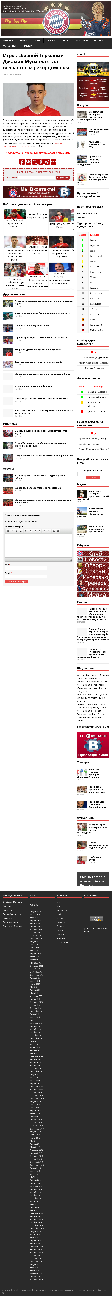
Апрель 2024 (35, 990)
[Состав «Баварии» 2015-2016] (82, 134)
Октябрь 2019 (36, 1125)
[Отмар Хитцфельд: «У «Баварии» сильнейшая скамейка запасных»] (8, 447)
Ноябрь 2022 (36, 1032)
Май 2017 (34, 1204)
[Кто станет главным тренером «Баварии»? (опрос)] (82, 774)
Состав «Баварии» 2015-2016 (99, 130)
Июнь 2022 (35, 1047)
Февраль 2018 (36, 1186)
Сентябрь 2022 (37, 1038)
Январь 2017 (36, 1216)
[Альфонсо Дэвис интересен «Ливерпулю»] (8, 354)
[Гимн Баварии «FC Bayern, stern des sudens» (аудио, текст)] (82, 179)
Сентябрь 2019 (37, 1129)
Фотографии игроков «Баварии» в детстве (90, 512)
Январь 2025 (36, 962)
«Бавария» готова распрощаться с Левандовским (60, 253)
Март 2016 (35, 1243)
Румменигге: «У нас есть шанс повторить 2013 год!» (37, 250)
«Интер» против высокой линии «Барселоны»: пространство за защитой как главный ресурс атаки (92, 614)
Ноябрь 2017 (36, 1195)
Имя (7, 564)
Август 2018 (35, 1168)
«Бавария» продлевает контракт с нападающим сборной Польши (93, 678)
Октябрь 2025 (36, 935)
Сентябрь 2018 (37, 1165)
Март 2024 (35, 993)
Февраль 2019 (36, 1150)
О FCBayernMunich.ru (12, 902)
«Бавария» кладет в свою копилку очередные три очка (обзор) (43, 501)
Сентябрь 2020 (37, 1098)
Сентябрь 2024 (37, 975)
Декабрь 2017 (36, 1192)
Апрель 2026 (35, 920)
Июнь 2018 (35, 1174)
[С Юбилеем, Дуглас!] (82, 862)
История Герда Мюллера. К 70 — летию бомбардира (92, 828)
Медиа (28, 45)
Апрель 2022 (35, 1050)
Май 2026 (34, 917)
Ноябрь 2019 (36, 1122)
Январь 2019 (36, 1153)
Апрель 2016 (35, 1240)
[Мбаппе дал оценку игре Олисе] (8, 330)
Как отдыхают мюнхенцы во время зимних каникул (91, 530)
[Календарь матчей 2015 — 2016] (82, 146)
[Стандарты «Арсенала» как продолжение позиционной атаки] (82, 654)
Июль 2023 (35, 1017)
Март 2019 (35, 1147)
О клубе (82, 105)
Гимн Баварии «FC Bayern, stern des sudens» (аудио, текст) (93, 178)
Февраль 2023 (36, 1023)
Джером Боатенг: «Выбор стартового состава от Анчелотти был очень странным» (37, 283)
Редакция (7, 906)
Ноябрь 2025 (36, 932)
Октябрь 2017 (36, 1198)
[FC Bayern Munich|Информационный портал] (56, 34)
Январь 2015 (36, 1276)
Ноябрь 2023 (36, 1005)
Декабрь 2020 (36, 1089)
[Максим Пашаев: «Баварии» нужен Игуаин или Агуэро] (8, 435)
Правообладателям (12, 914)
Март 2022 (35, 1053)
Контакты (7, 910)
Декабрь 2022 (36, 1029)
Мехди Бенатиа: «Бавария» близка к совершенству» (44, 455)
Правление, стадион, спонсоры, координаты (89, 160)
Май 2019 (34, 1141)
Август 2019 (35, 1131)
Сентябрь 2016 (37, 1228)
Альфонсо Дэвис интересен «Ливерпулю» (38, 349)
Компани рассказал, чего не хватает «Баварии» (41, 398)
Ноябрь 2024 (36, 968)
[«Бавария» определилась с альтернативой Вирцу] (8, 378)
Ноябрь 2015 (36, 1255)
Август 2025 (35, 941)
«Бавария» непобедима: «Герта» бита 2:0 (38, 487)
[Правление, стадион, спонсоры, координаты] (82, 161)
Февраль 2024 (36, 996)
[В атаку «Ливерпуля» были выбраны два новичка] (8, 318)
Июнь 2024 (35, 984)
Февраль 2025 (36, 959)
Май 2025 (34, 950)
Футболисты (10, 45)
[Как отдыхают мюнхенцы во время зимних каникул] (82, 531)
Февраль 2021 (36, 1086)
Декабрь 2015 (36, 1252)
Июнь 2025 (35, 947)
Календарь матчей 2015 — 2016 (97, 144)
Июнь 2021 (35, 1080)
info (59, 902)
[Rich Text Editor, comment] (38, 545)
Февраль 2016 (36, 1246)
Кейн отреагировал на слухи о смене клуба (39, 361)
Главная (8, 40)
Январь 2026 (36, 926)
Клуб (38, 40)
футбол (100, 928)
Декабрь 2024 (36, 966)
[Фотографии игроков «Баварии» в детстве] (82, 513)
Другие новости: (14, 294)
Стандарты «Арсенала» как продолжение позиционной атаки (91, 653)
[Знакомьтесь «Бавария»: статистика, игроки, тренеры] (82, 116)
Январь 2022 (36, 1059)
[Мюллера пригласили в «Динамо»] (8, 391)
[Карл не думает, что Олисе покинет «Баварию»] (8, 342)
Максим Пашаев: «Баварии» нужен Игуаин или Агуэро (41, 432)
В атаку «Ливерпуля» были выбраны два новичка (42, 313)
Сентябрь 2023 (37, 1011)
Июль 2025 (35, 944)
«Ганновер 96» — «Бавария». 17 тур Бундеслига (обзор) (41, 477)
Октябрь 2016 (36, 1225)
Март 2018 (35, 1183)
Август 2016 (35, 1231)
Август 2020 (35, 1101)
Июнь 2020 (35, 1107)
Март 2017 (35, 1210)
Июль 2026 (35, 914)
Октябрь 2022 (36, 1035)
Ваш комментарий (14, 526)
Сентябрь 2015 (37, 1261)
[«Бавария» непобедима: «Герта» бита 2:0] (8, 492)
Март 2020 (35, 1113)
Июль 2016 (35, 1234)
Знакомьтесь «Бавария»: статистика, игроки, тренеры (90, 115)
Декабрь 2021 (36, 1062)
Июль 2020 (35, 1104)
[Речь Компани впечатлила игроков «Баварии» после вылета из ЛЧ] (8, 415)
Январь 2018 (36, 1189)
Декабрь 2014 (36, 1279)
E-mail (8, 573)
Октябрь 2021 (36, 1068)
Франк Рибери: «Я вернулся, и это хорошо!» (14, 223)
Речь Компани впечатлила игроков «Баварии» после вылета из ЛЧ (44, 411)
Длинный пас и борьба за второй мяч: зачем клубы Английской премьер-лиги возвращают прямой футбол (93, 634)
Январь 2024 (36, 999)
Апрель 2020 (35, 1110)
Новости (24, 40)
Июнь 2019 (35, 1138)
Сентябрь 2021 (37, 1071)
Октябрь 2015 (36, 1258)
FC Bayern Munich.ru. (27, 1290)
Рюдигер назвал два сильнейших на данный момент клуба (44, 302)
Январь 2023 (36, 1026)
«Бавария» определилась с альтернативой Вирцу (42, 374)
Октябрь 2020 (36, 1095)
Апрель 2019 (35, 1144)
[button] (8, 531)
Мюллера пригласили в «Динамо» (33, 386)
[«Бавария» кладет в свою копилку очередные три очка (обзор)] (8, 504)
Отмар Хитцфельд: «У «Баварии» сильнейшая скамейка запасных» (40, 444)
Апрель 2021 (35, 1083)
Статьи (65, 40)
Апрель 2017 (35, 1207)
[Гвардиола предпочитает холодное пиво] (82, 791)
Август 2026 (35, 911)
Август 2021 (35, 1074)
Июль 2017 (35, 1201)
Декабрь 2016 (36, 1219)
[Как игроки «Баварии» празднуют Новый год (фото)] (82, 495)
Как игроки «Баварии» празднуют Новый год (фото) (93, 495)
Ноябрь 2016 (36, 1222)
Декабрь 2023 (36, 1002)
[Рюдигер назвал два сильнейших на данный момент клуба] (8, 305)
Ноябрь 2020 (36, 1092)
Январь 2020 (36, 1119)
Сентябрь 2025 (37, 938)
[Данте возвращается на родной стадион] (82, 847)
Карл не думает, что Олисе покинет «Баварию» (41, 337)
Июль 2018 (35, 1171)
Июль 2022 (35, 1044)
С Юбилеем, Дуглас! (95, 858)
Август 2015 (35, 1264)
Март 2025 (35, 956)
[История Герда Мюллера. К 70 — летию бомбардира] (82, 829)
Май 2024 (34, 987)
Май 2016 (34, 1237)
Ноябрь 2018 (36, 1159)
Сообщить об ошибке (13, 926)
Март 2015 (35, 1270)
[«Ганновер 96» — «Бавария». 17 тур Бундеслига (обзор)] (8, 480)
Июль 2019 (35, 1134)
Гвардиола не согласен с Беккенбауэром (97, 804)
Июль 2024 (35, 981)
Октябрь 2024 (36, 971)
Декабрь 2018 (36, 1156)
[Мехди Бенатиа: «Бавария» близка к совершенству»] (8, 460)
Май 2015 (34, 1267)
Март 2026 (35, 923)
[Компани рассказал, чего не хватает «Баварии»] (8, 403)
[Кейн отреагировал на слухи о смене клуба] (8, 366)
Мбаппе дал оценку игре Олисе (32, 325)
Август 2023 (35, 1014)
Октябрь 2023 (36, 1008)
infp (59, 906)
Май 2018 (34, 1177)
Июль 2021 (35, 1077)
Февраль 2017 (36, 1213)
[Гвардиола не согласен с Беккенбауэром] (82, 806)
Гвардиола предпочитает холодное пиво (97, 789)
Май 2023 (34, 1020)
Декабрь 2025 (36, 929)
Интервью (82, 40)
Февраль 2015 (36, 1273)
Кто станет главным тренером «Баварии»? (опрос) (89, 773)
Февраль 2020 (36, 1116)
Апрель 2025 (35, 953)
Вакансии (7, 918)
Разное (60, 930)
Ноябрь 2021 (36, 1065)
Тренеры (98, 40)
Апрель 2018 (35, 1180)
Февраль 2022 (36, 1056)
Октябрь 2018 (36, 1162)
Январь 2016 (36, 1249)
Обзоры (51, 40)
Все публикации (10, 922)
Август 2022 (35, 1041)
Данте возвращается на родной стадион (98, 845)
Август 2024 (35, 978)
